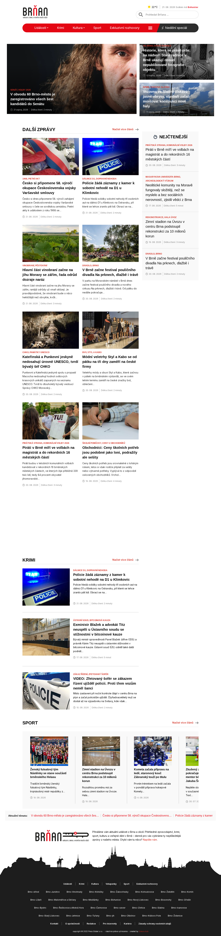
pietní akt (34, 179)
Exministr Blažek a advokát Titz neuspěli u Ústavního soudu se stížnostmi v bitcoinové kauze (99, 629)
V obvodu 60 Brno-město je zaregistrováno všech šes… (65, 815)
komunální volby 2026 (56, 443)
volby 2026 (24, 90)
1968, (25, 179)
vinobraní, (28, 265)
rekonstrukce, (155, 217)
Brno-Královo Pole (151, 915)
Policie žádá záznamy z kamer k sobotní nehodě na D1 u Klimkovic (108, 188)
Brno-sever (119, 907)
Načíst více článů (122, 129)
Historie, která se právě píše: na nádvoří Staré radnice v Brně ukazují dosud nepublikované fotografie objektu (166, 60)
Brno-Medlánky (91, 899)
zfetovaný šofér (98, 674)
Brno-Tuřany (93, 915)
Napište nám (150, 839)
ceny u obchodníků (113, 443)
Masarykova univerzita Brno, (163, 177)
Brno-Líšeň (35, 899)
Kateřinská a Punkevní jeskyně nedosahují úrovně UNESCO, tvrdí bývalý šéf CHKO (50, 361)
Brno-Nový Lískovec (138, 899)
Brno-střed (33, 892)
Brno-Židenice (175, 915)
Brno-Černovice (99, 907)
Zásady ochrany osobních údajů (154, 923)
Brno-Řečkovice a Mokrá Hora (68, 907)
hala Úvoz (170, 217)
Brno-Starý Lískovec (49, 915)
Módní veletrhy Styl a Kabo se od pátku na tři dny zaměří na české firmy (109, 361)
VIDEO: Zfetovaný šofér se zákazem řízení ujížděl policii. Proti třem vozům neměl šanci (104, 683)
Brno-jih (110, 915)
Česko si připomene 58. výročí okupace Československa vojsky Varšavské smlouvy (49, 188)
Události (40, 28)
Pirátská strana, (33, 443)
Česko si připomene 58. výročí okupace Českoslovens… (137, 815)
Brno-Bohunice (113, 899)
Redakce (91, 923)
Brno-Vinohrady (74, 892)
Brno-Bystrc (40, 907)
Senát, (14, 90)
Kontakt (54, 923)
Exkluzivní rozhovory (125, 28)
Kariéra (127, 923)
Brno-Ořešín (184, 899)
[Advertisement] (80, 522)
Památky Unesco (39, 352)
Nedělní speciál (176, 28)
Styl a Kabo (95, 352)
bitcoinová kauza (100, 620)
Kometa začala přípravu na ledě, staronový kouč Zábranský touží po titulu (151, 773)
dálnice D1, (89, 179)
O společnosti (72, 923)
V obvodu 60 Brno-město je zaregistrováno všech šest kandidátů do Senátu (32, 99)
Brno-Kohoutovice (144, 892)
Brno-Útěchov (128, 915)
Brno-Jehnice (73, 915)
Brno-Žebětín (167, 892)
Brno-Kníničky (96, 892)
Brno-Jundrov (53, 892)
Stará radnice (162, 46)
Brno (96, 265)
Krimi (60, 28)
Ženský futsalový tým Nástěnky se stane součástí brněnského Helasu (48, 773)
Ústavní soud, (81, 620)
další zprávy (38, 129)
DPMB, (146, 87)
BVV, (85, 352)
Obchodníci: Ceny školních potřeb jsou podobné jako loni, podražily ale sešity (110, 452)
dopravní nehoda (106, 179)
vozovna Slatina (160, 87)
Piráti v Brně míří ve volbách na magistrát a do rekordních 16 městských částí (48, 452)
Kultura (78, 28)
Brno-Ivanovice (179, 907)
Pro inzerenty (110, 923)
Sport (97, 28)
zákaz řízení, (81, 674)
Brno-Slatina (158, 907)
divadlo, (87, 265)
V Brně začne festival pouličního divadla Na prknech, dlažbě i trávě (170, 263)
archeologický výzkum (159, 181)
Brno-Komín (187, 892)
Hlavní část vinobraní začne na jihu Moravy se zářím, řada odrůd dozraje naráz (49, 274)
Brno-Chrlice (138, 907)
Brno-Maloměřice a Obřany (62, 899)
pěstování (41, 265)
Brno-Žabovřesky (119, 892)
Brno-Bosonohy (163, 899)
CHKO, (26, 352)
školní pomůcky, (92, 443)
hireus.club (143, 931)
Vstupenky (111, 884)
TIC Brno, (148, 46)
